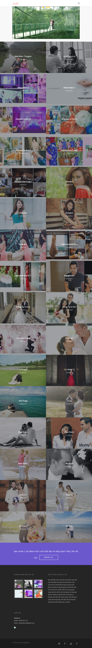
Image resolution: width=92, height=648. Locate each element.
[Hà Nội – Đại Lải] (28, 584)
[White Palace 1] (18, 593)
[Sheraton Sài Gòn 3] (28, 593)
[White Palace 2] (38, 584)
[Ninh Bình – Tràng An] (18, 584)
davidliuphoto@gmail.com (26, 623)
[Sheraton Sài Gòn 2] (38, 593)
